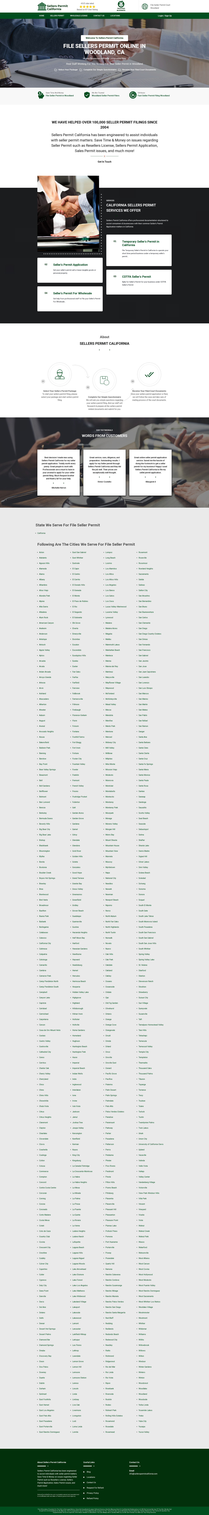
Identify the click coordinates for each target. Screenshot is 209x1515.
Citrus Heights (45, 1117)
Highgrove (76, 997)
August (42, 721)
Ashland (42, 693)
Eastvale (76, 563)
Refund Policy (93, 1498)
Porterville (109, 1247)
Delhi (41, 1318)
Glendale (76, 840)
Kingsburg (76, 1160)
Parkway (109, 1128)
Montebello (110, 791)
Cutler (41, 1274)
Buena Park (44, 916)
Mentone (109, 731)
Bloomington (44, 851)
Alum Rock (43, 617)
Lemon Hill (76, 1367)
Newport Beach (111, 900)
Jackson (75, 1112)
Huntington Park (79, 1052)
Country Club (44, 1236)
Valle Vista (143, 1166)
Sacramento (144, 574)
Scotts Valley (144, 813)
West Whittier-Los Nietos (149, 1302)
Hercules (76, 976)
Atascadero (44, 699)
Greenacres (77, 894)
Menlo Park (110, 726)
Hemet (75, 970)
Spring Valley (144, 954)
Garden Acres (78, 813)
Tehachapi (143, 1035)
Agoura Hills (44, 563)
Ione (74, 1095)
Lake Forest (77, 1280)
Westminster (144, 1312)
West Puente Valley (147, 1285)
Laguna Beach (78, 1247)
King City (76, 1155)
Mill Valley (109, 748)
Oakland (108, 970)
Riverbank (109, 1388)
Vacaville (142, 1155)
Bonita (42, 862)
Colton (42, 1160)
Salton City (143, 590)
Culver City (43, 1264)
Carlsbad (43, 1008)
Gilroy (74, 835)
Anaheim (42, 628)
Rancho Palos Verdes (114, 1302)
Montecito (109, 797)
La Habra (76, 1177)
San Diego (143, 628)
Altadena (43, 612)
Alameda (43, 569)
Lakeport (76, 1307)
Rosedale (109, 1426)
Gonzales (76, 867)
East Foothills (45, 1399)
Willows (142, 1350)
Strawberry (143, 992)
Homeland (76, 1035)
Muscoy (108, 862)
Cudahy (42, 1258)
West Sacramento (146, 1296)
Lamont (75, 1323)
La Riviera (76, 1220)
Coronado (43, 1209)
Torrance (142, 1090)
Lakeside (76, 1312)
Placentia (109, 1198)
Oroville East (110, 1063)
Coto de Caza (45, 1231)
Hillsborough (77, 1008)
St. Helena (143, 965)
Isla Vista (76, 1106)
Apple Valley (44, 650)
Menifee (109, 721)
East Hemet (44, 1405)
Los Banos (110, 590)
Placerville (109, 1204)
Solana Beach (144, 873)
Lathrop (75, 1350)
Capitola (42, 1003)
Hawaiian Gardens (79, 949)
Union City (143, 1139)
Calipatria (43, 954)
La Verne (76, 1226)
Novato (108, 943)
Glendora (76, 845)
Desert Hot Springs (47, 1329)
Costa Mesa (44, 1220)
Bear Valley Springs (47, 769)
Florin (74, 721)
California (41, 533)
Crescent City (45, 1247)
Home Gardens (78, 1030)
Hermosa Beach (79, 981)
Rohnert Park (110, 1410)
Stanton (142, 976)
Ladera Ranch (78, 1236)
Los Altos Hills (111, 579)
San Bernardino (145, 601)
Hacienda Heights (79, 932)
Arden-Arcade (45, 672)
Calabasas (43, 932)
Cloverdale (43, 1139)
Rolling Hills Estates (114, 1416)
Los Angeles (110, 585)
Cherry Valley (44, 1074)
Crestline (43, 1253)
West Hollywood (146, 1274)
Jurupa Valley (78, 1128)
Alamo (42, 574)
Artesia (42, 683)
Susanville (143, 1014)
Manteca (109, 655)
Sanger (142, 731)
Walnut (141, 1226)
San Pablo (143, 715)
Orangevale (110, 1030)
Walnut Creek (144, 1231)
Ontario (108, 1014)
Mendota (109, 715)
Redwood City (111, 1340)
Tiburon (142, 1079)
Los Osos (109, 601)
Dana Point (43, 1291)
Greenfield (76, 900)
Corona (42, 1204)
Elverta (75, 628)
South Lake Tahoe (146, 916)
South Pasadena (145, 927)
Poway (108, 1253)
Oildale (108, 992)
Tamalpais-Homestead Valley (151, 1025)
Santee (142, 791)
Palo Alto (109, 1106)
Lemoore (76, 1372)
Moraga (108, 818)
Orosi (107, 1052)
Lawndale (76, 1356)
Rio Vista (109, 1378)
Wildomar (143, 1329)
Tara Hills (142, 1030)
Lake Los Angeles (80, 1285)
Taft (140, 1019)
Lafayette (76, 1242)
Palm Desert (110, 1090)
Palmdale (109, 1101)
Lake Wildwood (78, 1296)
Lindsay (75, 1399)
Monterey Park (111, 807)
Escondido (76, 650)
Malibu (108, 639)
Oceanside (110, 987)
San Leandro (144, 677)
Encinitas (76, 639)
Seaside (142, 824)
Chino (41, 1090)
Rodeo (108, 1405)
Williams (142, 1334)
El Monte (76, 596)
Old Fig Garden (111, 1003)
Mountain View (111, 851)
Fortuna (75, 753)
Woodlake (143, 1388)
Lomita (75, 1432)
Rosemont (143, 552)
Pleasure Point (111, 1220)
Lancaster (76, 1329)
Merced (108, 737)
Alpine (42, 601)
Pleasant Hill (110, 1209)
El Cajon (75, 569)
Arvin (41, 688)
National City (110, 878)
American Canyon (46, 623)
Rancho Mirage (111, 1291)
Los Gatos (109, 596)
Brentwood (43, 894)
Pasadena (109, 1139)
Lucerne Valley (111, 612)
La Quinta (76, 1215)
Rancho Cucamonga (113, 1285)
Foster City (77, 759)
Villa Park (143, 1198)
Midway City (110, 742)
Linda (74, 1394)
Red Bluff (109, 1318)
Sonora (142, 894)
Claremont (43, 1122)
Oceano (108, 981)
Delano (42, 1312)
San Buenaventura (146, 612)
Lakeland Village (79, 1302)
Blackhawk (43, 845)
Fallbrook (76, 693)
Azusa (42, 737)
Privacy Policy (93, 1493)
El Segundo (77, 612)
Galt (74, 807)
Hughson (76, 1041)
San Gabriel (143, 655)
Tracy (141, 1095)
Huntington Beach (79, 1046)
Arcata (42, 666)
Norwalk (108, 938)
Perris (108, 1150)
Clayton (42, 1128)
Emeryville (76, 634)
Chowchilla (43, 1101)
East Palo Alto (45, 1416)
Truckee (142, 1101)
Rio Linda (109, 1372)
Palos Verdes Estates (114, 1112)
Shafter (142, 840)
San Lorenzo (144, 683)
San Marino (143, 699)
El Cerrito (76, 579)
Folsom (75, 726)
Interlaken (76, 1090)
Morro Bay (109, 835)
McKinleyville (111, 699)
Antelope (43, 639)
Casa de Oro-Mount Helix (49, 1030)
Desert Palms (45, 1334)
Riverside (109, 1394)
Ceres (41, 1057)
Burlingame (44, 927)
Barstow (42, 759)
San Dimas (143, 639)
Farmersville (77, 699)
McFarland (109, 693)
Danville (42, 1296)
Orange (108, 1019)
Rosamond (110, 1421)
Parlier (108, 1133)
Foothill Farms (78, 737)
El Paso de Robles (80, 601)
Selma (141, 835)
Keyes (75, 1150)
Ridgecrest (110, 1361)
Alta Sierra (43, 607)
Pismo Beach (111, 1188)
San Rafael (143, 721)
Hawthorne (76, 954)
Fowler (75, 769)
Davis (41, 1302)
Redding (108, 1323)
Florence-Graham (79, 715)
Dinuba (42, 1350)
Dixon (41, 1361)
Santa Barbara (144, 742)
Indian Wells (77, 1074)
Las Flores (76, 1345)
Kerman (75, 1144)
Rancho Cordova (112, 1280)
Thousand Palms (146, 1074)
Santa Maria (144, 769)
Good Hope (77, 873)
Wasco (141, 1242)
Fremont (75, 780)
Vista (141, 1220)
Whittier (142, 1323)
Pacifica (108, 1079)
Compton (43, 1177)
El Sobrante (77, 617)
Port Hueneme (111, 1242)
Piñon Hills (110, 1182)
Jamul (74, 1117)
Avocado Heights (46, 731)
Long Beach (110, 558)
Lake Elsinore (78, 1274)
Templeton (143, 1057)
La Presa (76, 1204)
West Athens (144, 1258)
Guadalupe (76, 916)
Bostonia (43, 867)
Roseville (143, 558)
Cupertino (43, 1269)
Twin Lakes (143, 1128)
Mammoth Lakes (112, 645)
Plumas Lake (110, 1226)
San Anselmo (144, 596)
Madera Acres (111, 628)
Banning (42, 753)
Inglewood (76, 1084)
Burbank (42, 921)
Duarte (42, 1378)
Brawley (42, 883)
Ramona (108, 1269)
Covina (42, 1242)
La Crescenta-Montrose (82, 1171)
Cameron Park (45, 976)
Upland (141, 1150)
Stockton (142, 987)
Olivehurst (109, 1008)
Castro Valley (44, 1041)
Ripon (107, 1383)
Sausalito (142, 807)
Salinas (142, 585)
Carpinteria (43, 1019)
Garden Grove (78, 818)
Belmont (42, 797)
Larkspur (76, 1340)
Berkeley (43, 813)
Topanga (142, 1084)
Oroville (108, 1057)
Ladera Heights (78, 1231)
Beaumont (43, 775)
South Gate (143, 911)
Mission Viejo (111, 769)
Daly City (43, 1285)
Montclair (109, 786)
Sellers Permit (57, 16)
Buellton (42, 911)
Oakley (108, 976)
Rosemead (110, 1432)
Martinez (109, 672)
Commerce (43, 1171)
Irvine (74, 1101)
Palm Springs (111, 1095)
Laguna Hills (77, 1253)
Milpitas (108, 759)
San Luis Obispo (146, 688)
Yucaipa (142, 1426)
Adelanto (43, 558)
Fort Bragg (76, 742)
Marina (108, 661)
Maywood (109, 688)
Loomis (108, 563)
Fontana (75, 731)
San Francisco (144, 650)
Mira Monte (110, 764)
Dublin (42, 1383)
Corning (42, 1198)
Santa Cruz (143, 759)
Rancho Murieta (112, 1296)
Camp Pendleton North (48, 981)
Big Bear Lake (45, 835)
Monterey (109, 802)
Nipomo (108, 905)
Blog (89, 1472)
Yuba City (142, 1421)
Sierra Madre (144, 851)
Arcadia (42, 661)
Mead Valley (110, 704)
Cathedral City (45, 1052)
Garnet (75, 829)
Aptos (41, 655)
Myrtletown (110, 867)
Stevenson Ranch (146, 981)
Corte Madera (45, 1215)
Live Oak (76, 1405)
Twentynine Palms (146, 1122)
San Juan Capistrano (147, 672)
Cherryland (43, 1079)
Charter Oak (44, 1068)
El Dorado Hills (78, 585)
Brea (41, 889)
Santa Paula (144, 780)
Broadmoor (44, 905)
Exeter (75, 666)
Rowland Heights (146, 569)
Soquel (142, 900)
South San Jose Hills (147, 943)
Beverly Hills (44, 824)
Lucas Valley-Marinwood (115, 607)
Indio (74, 1079)
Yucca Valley (144, 1432)
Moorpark (109, 813)
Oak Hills (109, 954)
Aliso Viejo (43, 590)
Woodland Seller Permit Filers (105, 95)
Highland (76, 1003)
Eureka (75, 661)
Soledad (142, 878)
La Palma (76, 1198)
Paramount (110, 1122)
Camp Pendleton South (49, 987)
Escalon (75, 645)
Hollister (76, 1019)
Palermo (109, 1084)
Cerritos (42, 1063)
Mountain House (112, 845)
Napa (107, 873)
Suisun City (143, 997)
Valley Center (144, 1177)
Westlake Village (146, 1307)
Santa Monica (144, 775)
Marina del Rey (111, 666)
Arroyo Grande (45, 677)
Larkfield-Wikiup (79, 1334)
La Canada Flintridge (81, 1166)
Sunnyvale (143, 1008)
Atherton (42, 704)
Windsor (142, 1361)
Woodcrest (143, 1383)
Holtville (75, 1025)
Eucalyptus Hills (79, 655)
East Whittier (77, 558)
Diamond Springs (46, 1345)
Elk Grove (76, 623)
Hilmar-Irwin (77, 1014)
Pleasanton (110, 1215)
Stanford (142, 970)
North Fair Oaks (112, 921)
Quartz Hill (109, 1264)
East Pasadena (45, 1421)
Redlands (109, 1329)
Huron (74, 1057)
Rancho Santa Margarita (115, 1312)
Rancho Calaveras (112, 1274)
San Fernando (144, 645)
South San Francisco (147, 932)
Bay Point (43, 764)
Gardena (75, 824)
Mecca (108, 710)
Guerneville (77, 921)
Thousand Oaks (145, 1068)
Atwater (42, 710)
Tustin (141, 1117)
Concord (42, 1182)
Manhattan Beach (112, 650)
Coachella (43, 1150)
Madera (108, 623)
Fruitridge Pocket (79, 797)
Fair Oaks (76, 672)
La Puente (76, 1209)
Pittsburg (109, 1193)
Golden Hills (77, 856)
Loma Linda (77, 1426)
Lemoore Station (79, 1378)
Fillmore (75, 704)
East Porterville (45, 1426)
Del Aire (42, 1307)
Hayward (76, 959)
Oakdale (108, 965)
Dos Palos (43, 1367)
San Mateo (143, 710)
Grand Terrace (78, 878)
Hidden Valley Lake (80, 992)
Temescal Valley (146, 1046)
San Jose (143, 666)
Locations (115, 16)
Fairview (75, 688)
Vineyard (142, 1209)
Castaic (42, 1035)
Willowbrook (144, 1345)
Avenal (42, 726)
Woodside (143, 1399)
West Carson (144, 1264)
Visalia (141, 1215)
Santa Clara (143, 748)
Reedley (108, 1345)
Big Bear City (44, 829)
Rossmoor (143, 563)
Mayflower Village (113, 683)
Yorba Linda (143, 1405)
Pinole (108, 1177)
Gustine (75, 927)
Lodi (74, 1421)
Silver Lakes (144, 862)
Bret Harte (43, 900)
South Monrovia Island (148, 921)
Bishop (42, 840)
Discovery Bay (45, 1356)
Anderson (43, 634)
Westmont (143, 1318)
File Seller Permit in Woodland (60, 95)
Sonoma (142, 889)
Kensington (77, 1133)
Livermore (76, 1410)
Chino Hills (43, 1095)
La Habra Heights (79, 1182)
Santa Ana (143, 737)
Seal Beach (143, 818)
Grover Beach (78, 911)
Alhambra (43, 585)
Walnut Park (144, 1236)
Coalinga (42, 1155)
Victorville (143, 1188)
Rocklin (108, 1399)
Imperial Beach (78, 1068)
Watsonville (144, 1253)
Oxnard (108, 1068)
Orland (108, 1046)
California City (45, 943)
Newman (109, 894)
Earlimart (43, 1394)
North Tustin (110, 932)
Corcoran (43, 1193)
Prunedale (109, 1258)
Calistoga (43, 959)
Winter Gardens (145, 1367)
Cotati (41, 1226)
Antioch (42, 645)
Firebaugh (76, 710)
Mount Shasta (111, 840)
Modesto (109, 775)
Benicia (42, 807)
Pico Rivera (110, 1166)
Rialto (107, 1350)
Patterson (109, 1144)
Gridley (75, 905)
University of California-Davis (151, 1144)
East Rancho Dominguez (49, 1432)
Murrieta (108, 856)
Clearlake (43, 1133)
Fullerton (76, 802)
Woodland (143, 1394)
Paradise (109, 1117)
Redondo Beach (112, 1334)
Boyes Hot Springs (47, 878)
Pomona (108, 1236)
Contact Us (98, 16)
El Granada (76, 590)
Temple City (144, 1052)
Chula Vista (44, 1106)
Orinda (108, 1041)
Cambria (42, 970)
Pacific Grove (111, 1074)
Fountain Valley (78, 764)
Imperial (75, 1063)
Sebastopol (143, 829)
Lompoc (108, 552)
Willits (141, 1340)
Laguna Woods (78, 1264)
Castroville (43, 1046)
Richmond (109, 1356)
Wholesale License (78, 16)
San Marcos (144, 693)
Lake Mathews (78, 1291)
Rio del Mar (110, 1367)
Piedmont (109, 1171)
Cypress (42, 1280)
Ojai (107, 997)
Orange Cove (110, 1025)
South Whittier (144, 949)
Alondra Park (44, 596)
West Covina (144, 1269)
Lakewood (76, 1318)
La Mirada (76, 1193)
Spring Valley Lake (146, 959)
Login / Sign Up (165, 16)
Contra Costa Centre (47, 1188)
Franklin (75, 775)
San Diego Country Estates (150, 634)
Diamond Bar (44, 1340)
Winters (142, 1372)
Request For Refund (95, 1488)
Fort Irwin (76, 748)
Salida (141, 579)
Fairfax (75, 677)
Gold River (76, 851)
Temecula (143, 1041)
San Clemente (144, 623)
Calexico (42, 938)
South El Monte (145, 905)
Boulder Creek (45, 873)
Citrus (41, 1112)
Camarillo (43, 965)
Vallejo (141, 1171)
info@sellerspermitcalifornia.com (143, 1474)
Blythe (42, 856)
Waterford (143, 1247)
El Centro (76, 574)
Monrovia (109, 780)
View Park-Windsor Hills (149, 1193)
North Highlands (112, 927)
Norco (108, 911)
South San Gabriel (146, 938)
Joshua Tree (77, 1122)
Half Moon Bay (78, 938)
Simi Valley (143, 867)
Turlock (142, 1112)
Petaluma (109, 1155)
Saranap (142, 797)
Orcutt (108, 1035)
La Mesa (76, 1188)
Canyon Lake (44, 997)
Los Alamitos (111, 569)
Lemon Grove (78, 1361)
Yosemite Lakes (145, 1410)
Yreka (141, 1416)
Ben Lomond (44, 802)
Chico (41, 1084)
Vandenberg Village (147, 1182)
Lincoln (75, 1388)
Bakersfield (44, 742)
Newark (108, 889)
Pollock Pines (111, 1231)
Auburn (42, 715)
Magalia (108, 634)
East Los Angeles (46, 1410)
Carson (42, 1025)
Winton (141, 1378)
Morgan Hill (110, 829)
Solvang (142, 883)
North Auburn (110, 916)
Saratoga (142, 802)
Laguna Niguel (78, 1258)
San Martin (143, 704)
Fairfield (75, 683)
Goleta (75, 862)
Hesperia (76, 987)
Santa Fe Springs (146, 764)
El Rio (74, 607)
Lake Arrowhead (79, 1269)
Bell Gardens (44, 786)
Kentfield (76, 1139)
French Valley (78, 786)
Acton (41, 552)
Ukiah (141, 1133)
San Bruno (143, 607)
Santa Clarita (144, 753)
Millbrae (108, 753)
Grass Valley (77, 889)
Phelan (108, 1160)
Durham (42, 1388)
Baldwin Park (44, 748)
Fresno (75, 791)
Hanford (75, 943)
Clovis (42, 1144)
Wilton (141, 1356)
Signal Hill (143, 856)
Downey (42, 1372)
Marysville (109, 677)
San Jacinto (143, 661)
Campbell (43, 992)
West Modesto (145, 1280)
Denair (42, 1323)
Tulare (141, 1106)
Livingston (76, 1416)
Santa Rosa (143, 786)
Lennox (75, 1383)
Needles (109, 883)
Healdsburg (77, 965)
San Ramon (143, 726)
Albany (42, 579)
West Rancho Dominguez (149, 1291)
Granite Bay (77, 883)
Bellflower (43, 791)
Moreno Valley (111, 824)
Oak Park (109, 959)
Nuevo (108, 949)
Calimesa (43, 949)
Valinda (142, 1160)
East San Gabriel (79, 552)
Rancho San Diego (113, 1307)
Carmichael (44, 1014)
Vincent (142, 1204)
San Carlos (143, 617)
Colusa (42, 1166)
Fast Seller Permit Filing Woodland (154, 95)
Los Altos (109, 574)
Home (41, 16)
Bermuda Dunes (46, 818)
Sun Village (143, 1003)
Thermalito (143, 1063)
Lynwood (109, 617)
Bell (40, 780)
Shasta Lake (144, 845)
